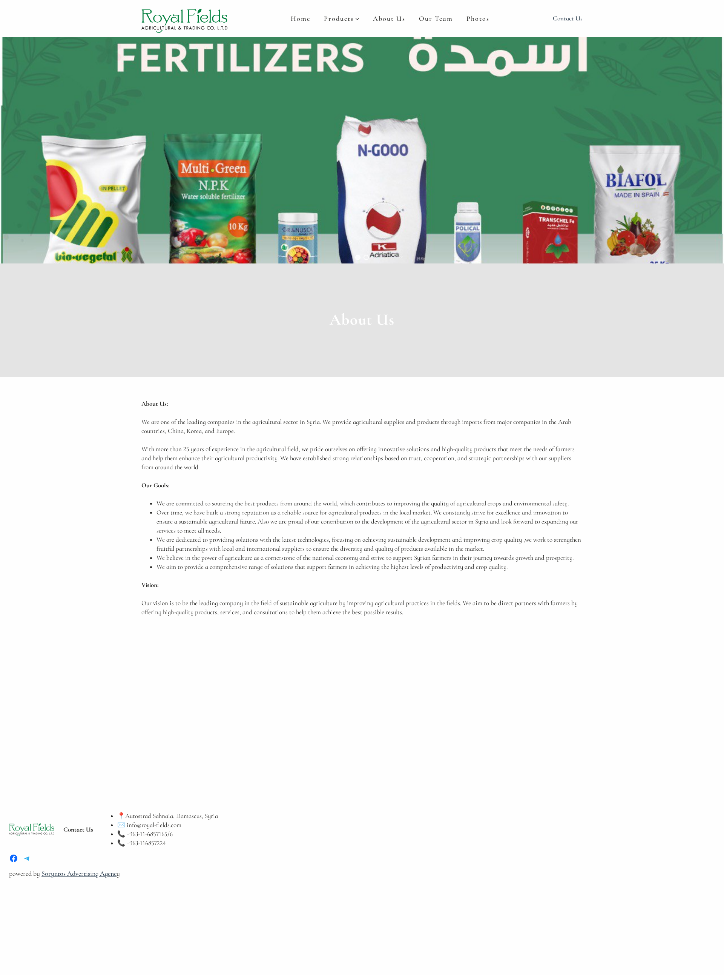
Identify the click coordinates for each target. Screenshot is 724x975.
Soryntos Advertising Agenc (79, 873)
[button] (357, 257)
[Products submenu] (357, 18)
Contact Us (568, 18)
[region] (362, 150)
